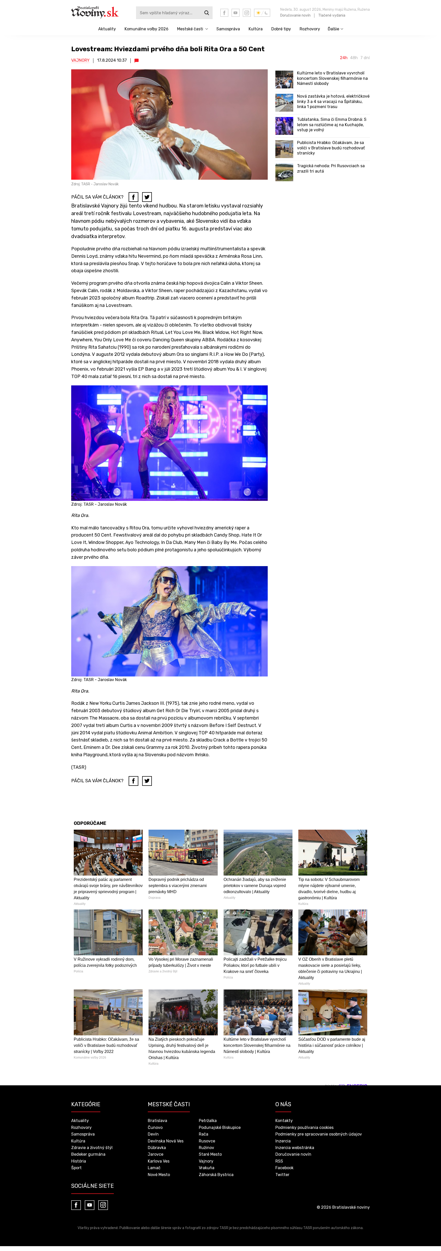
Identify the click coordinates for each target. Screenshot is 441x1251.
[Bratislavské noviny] (98, 12)
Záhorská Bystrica (216, 1174)
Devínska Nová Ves (165, 1141)
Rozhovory (310, 29)
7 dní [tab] (365, 58)
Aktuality (107, 29)
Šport (76, 1167)
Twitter (282, 1174)
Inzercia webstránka (294, 1147)
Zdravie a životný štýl (92, 1147)
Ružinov (206, 1147)
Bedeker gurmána (88, 1154)
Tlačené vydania (331, 15)
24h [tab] (344, 58)
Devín (153, 1134)
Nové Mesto (159, 1174)
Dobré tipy (281, 29)
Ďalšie (333, 29)
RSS (279, 1161)
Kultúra (256, 29)
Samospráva (228, 29)
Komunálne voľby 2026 (146, 29)
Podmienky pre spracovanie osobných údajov (318, 1134)
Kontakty (284, 1120)
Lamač (154, 1167)
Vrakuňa (206, 1167)
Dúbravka (157, 1147)
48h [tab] (354, 58)
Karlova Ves (158, 1161)
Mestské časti (190, 29)
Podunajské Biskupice (220, 1127)
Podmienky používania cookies (304, 1127)
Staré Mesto (210, 1154)
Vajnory (80, 60)
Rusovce (207, 1141)
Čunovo (155, 1127)
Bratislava (157, 1120)
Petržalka (208, 1120)
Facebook (284, 1167)
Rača (203, 1134)
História (78, 1161)
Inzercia (283, 1141)
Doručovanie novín (295, 15)
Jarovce (155, 1154)
